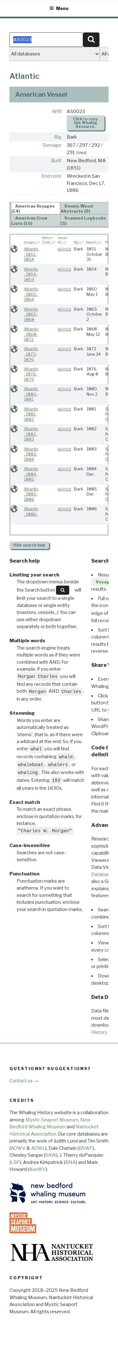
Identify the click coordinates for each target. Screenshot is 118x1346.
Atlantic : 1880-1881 (31, 394)
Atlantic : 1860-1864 (31, 294)
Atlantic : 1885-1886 (31, 494)
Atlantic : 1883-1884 (31, 454)
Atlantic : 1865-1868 (31, 314)
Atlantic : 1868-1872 (31, 334)
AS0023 (64, 249)
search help (29, 545)
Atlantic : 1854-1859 (31, 274)
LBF (15, 1162)
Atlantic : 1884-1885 (31, 474)
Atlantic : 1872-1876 (31, 354)
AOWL (38, 1148)
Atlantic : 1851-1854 (31, 254)
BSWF (86, 1148)
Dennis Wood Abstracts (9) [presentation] (77, 208)
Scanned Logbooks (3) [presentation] (83, 221)
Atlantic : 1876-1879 (31, 374)
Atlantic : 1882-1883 (31, 434)
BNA (70, 1162)
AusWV (37, 1169)
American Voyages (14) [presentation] (33, 208)
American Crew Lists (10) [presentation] (29, 221)
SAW (50, 1155)
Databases (103, 874)
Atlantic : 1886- (31, 512)
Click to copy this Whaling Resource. (85, 123)
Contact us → (23, 1081)
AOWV (18, 1148)
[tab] (35, 208)
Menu (62, 8)
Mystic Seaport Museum (51, 1120)
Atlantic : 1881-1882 (31, 414)
